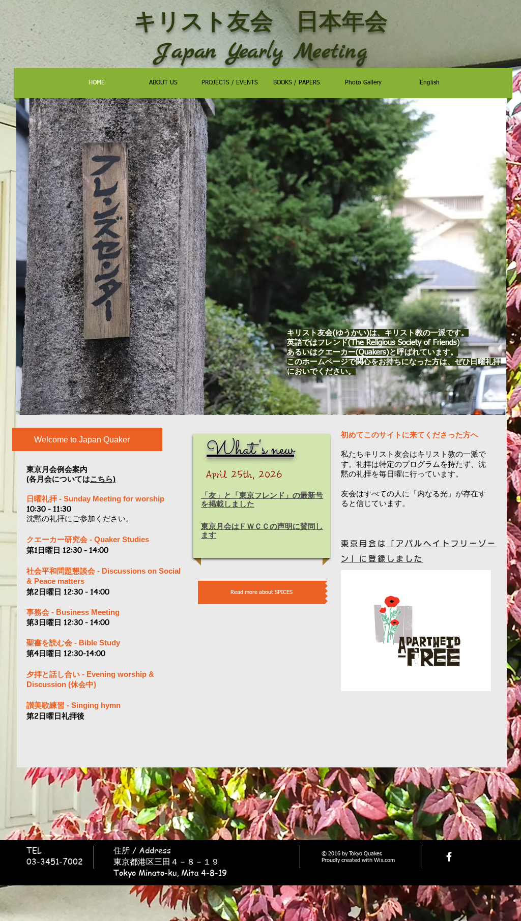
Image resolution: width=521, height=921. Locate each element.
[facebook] (449, 856)
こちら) (102, 478)
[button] (261, 255)
